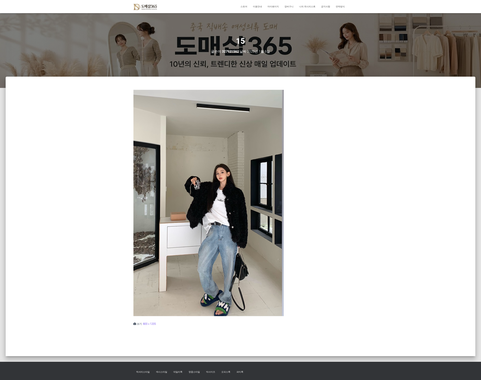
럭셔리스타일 (143, 372)
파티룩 (240, 372)
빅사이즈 (210, 372)
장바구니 (288, 6)
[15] (208, 202)
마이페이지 (273, 6)
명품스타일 (194, 372)
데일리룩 (177, 372)
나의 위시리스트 (307, 6)
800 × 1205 (149, 323)
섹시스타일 (161, 372)
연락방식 (340, 6)
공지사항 (325, 6)
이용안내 (257, 6)
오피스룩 (225, 372)
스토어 (243, 6)
